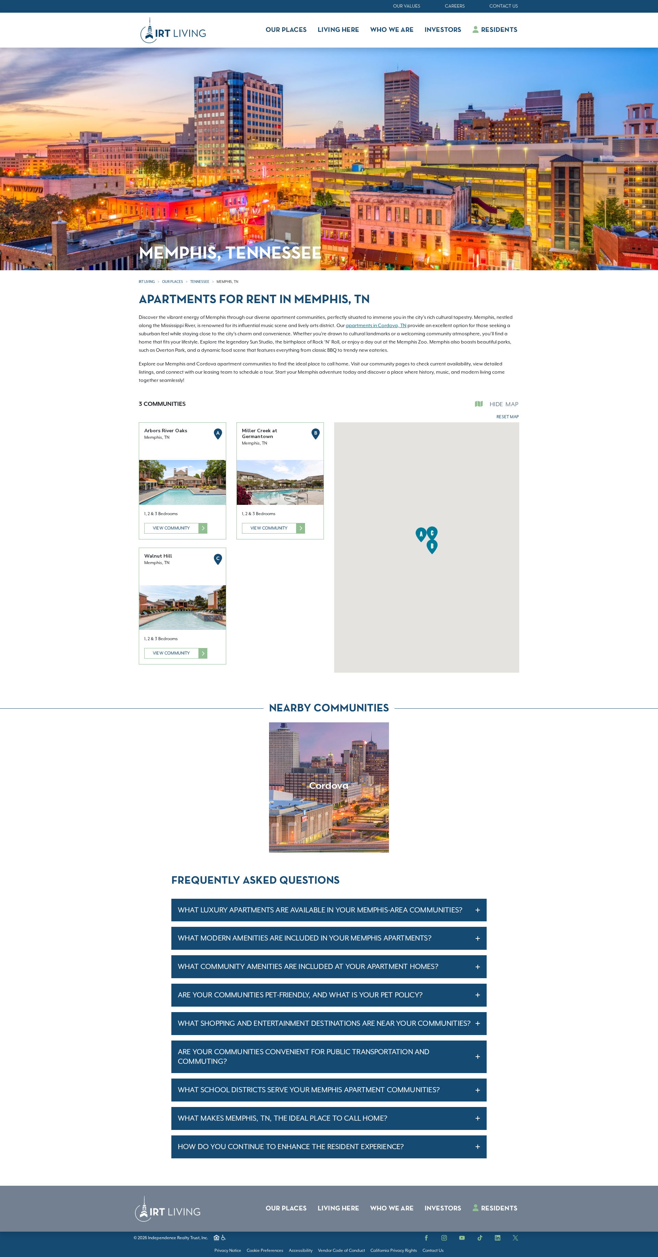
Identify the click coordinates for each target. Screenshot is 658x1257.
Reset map (508, 416)
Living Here (338, 1209)
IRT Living (147, 281)
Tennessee (199, 281)
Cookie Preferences (265, 1250)
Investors (443, 1209)
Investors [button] (443, 30)
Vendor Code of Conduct (341, 1250)
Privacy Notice (228, 1250)
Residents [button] (498, 30)
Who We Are (392, 1209)
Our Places (172, 281)
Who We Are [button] (392, 30)
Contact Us (503, 6)
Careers (455, 6)
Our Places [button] (286, 30)
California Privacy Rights (393, 1250)
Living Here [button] (338, 30)
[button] (421, 534)
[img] (329, 787)
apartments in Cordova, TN (376, 325)
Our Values (406, 6)
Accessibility (301, 1250)
